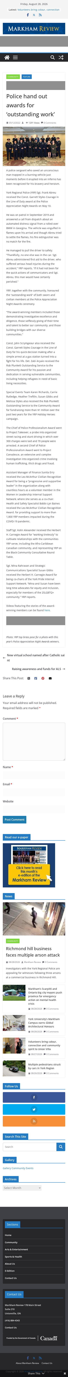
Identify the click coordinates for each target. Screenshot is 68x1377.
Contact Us (11, 1278)
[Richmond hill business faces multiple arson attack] (34, 918)
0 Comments (50, 122)
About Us (10, 1263)
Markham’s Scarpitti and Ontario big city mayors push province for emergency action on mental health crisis (45, 996)
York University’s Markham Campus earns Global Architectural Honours (44, 1022)
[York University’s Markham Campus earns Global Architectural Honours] (14, 1025)
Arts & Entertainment (16, 1249)
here (47, 610)
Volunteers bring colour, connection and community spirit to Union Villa (38, 11)
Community (13, 76)
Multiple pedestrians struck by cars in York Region (44, 1066)
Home (8, 1235)
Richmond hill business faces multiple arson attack (33, 952)
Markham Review (32, 962)
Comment (10, 719)
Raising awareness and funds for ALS (36, 669)
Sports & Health (13, 1256)
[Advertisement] (37, 85)
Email (7, 784)
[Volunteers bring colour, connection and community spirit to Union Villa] (14, 1048)
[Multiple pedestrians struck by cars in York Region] (14, 1068)
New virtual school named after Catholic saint (36, 657)
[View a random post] (61, 57)
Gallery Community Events (18, 1168)
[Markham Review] (7, 57)
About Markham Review (27, 1363)
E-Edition (9, 1270)
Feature (26, 76)
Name (8, 767)
